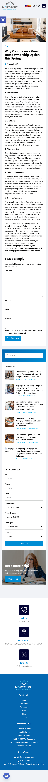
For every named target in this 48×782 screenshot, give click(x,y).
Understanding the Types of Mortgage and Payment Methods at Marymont (28, 437)
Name (8, 300)
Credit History (10, 532)
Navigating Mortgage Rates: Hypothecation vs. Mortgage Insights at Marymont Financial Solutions (29, 452)
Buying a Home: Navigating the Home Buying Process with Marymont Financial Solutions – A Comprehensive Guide (29, 389)
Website (8, 319)
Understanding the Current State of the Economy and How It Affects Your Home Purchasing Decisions (29, 405)
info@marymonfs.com (24, 666)
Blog (6, 46)
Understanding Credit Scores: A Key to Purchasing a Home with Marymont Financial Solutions (29, 374)
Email (7, 309)
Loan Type (9, 522)
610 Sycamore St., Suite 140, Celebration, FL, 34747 (24, 644)
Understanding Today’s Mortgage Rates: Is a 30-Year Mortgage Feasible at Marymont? (28, 422)
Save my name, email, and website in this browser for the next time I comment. (23, 331)
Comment (9, 271)
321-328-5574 (24, 621)
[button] (3, 19)
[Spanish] (29, 6)
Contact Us (13, 579)
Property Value (10, 513)
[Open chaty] (6, 776)
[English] (26, 6)
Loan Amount (10, 503)
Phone (7, 484)
